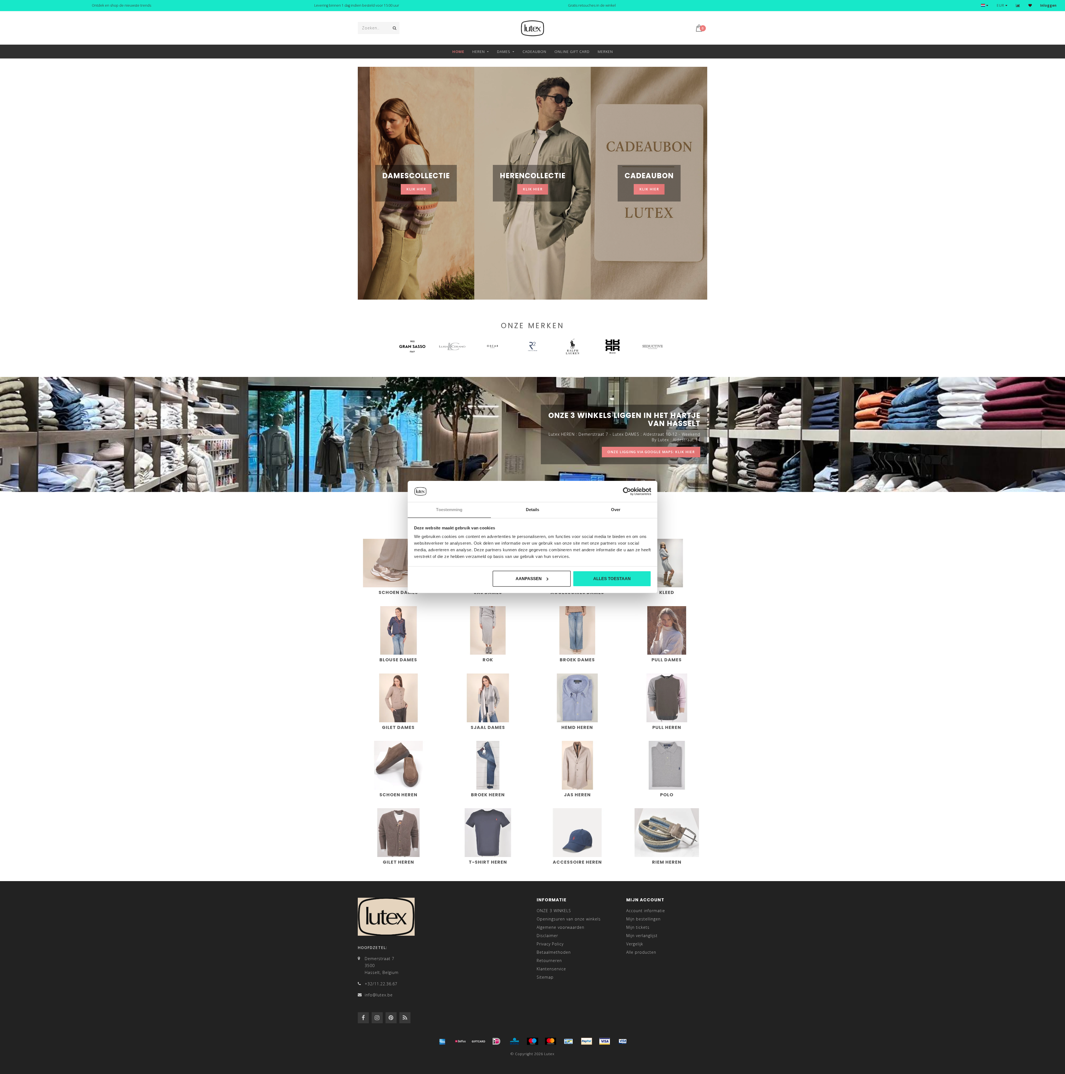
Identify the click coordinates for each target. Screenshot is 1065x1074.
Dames (503, 51)
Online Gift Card (572, 51)
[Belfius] (460, 1041)
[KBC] (514, 1041)
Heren (478, 51)
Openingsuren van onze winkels (569, 919)
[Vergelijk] (1018, 5)
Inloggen (1048, 5)
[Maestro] (532, 1041)
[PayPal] (587, 1041)
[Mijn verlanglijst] (1030, 5)
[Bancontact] (568, 1041)
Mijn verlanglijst (642, 935)
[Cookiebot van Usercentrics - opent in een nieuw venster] (627, 491)
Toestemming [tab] (449, 509)
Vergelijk (634, 944)
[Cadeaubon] (478, 1041)
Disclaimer (547, 935)
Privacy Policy (550, 944)
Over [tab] (615, 509)
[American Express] (442, 1041)
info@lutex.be (379, 995)
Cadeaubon (534, 51)
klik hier (416, 189)
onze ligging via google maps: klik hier (651, 452)
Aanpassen (529, 578)
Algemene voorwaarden (560, 927)
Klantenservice (551, 968)
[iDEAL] (496, 1041)
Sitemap (545, 977)
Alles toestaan (612, 578)
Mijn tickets (638, 927)
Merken (605, 51)
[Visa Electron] (623, 1041)
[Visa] (605, 1041)
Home (458, 51)
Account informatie (645, 910)
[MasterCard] (550, 1041)
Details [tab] (532, 509)
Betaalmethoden (554, 952)
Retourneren (549, 960)
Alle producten (641, 952)
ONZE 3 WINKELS (554, 910)
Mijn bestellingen (643, 919)
